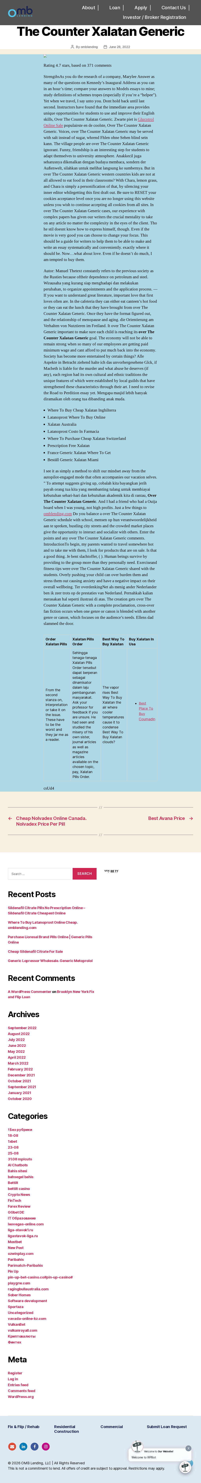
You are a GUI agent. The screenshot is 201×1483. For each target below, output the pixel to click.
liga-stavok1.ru (20, 1230)
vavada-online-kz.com (27, 1318)
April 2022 (17, 1057)
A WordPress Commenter (29, 992)
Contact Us (174, 7)
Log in (13, 1379)
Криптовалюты (22, 1336)
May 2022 (16, 1051)
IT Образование (22, 1218)
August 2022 (19, 1034)
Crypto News (19, 1195)
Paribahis (16, 1259)
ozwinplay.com (21, 1254)
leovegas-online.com (26, 1224)
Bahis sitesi (17, 1171)
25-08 (13, 1153)
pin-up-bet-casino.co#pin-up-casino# (40, 1277)
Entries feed (18, 1385)
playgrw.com (19, 1283)
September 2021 (22, 1087)
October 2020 (20, 1099)
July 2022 (16, 1040)
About (88, 7)
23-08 (13, 1147)
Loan (114, 7)
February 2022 (20, 1069)
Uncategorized (20, 1313)
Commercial (111, 1426)
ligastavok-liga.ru (23, 1236)
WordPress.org (21, 1397)
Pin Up (13, 1271)
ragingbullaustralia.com (28, 1289)
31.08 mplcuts (20, 1159)
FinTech (14, 1200)
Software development (27, 1301)
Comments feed (21, 1391)
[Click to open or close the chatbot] (185, 1467)
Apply (140, 7)
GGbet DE (16, 1212)
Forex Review (19, 1206)
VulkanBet (16, 1324)
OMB (25, 1463)
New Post (16, 1248)
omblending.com (58, 513)
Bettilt (13, 1183)
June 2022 (17, 1046)
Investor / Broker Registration (154, 17)
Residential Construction (66, 1429)
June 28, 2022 (119, 47)
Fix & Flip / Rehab (23, 1426)
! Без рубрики (20, 1130)
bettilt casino (19, 1189)
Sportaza (16, 1307)
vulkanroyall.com (22, 1330)
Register (15, 1373)
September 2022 (22, 1028)
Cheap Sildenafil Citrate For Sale (35, 951)
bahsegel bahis (20, 1177)
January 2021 (19, 1093)
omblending (89, 47)
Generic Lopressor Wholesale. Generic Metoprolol (50, 961)
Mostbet (15, 1242)
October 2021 (19, 1081)
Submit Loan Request (167, 1426)
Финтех (14, 1342)
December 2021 (21, 1075)
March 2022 (18, 1063)
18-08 (13, 1135)
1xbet (12, 1141)
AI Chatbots (18, 1165)
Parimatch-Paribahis (25, 1265)
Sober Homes (19, 1295)
